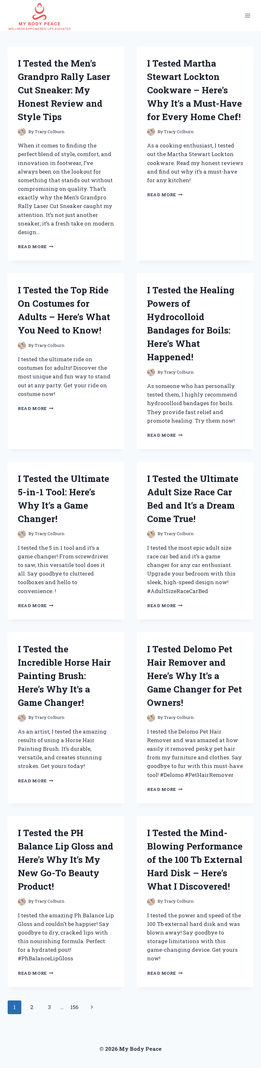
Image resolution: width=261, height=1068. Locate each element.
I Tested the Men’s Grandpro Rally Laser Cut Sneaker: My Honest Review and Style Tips (64, 90)
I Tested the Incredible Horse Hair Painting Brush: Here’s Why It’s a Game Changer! (64, 675)
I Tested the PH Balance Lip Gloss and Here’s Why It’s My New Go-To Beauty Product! (65, 859)
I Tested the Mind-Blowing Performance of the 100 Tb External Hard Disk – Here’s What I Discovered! (195, 859)
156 (74, 1007)
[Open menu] (247, 15)
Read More (35, 246)
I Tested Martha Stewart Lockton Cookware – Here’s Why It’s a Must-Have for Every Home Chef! (194, 90)
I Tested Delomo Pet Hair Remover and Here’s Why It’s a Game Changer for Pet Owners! (194, 675)
